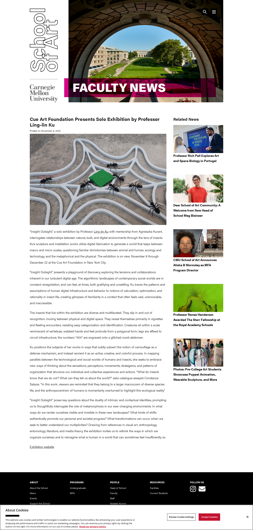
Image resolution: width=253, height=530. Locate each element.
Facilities (154, 488)
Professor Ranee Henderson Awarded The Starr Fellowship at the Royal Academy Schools (196, 319)
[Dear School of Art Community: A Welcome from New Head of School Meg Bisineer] (198, 189)
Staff (112, 498)
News (33, 493)
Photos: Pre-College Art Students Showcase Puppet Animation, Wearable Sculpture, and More (197, 374)
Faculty (114, 493)
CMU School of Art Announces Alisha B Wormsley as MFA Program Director (195, 265)
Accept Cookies (209, 516)
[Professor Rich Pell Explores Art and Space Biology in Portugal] (198, 139)
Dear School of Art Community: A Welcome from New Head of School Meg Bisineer (196, 210)
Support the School (40, 503)
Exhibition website (42, 447)
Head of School (118, 488)
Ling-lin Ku (101, 231)
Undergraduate (78, 488)
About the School (39, 488)
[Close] (247, 517)
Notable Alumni (118, 503)
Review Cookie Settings (181, 516)
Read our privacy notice (92, 526)
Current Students (159, 493)
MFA (72, 493)
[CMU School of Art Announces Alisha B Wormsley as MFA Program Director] (198, 243)
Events (33, 498)
